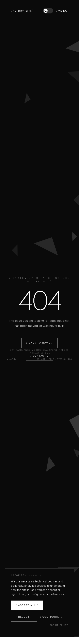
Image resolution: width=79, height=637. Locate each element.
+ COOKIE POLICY (57, 625)
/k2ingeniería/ (22, 10)
